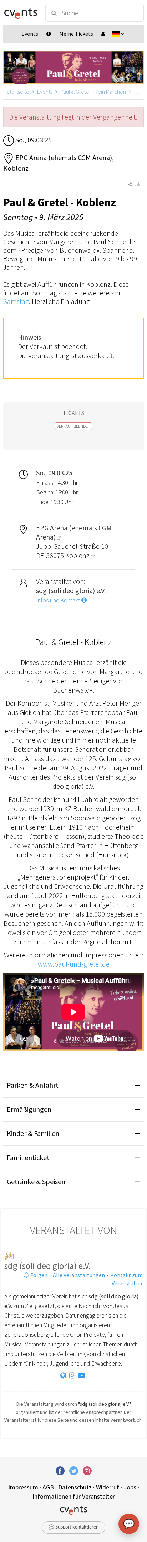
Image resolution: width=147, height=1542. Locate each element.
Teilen (138, 184)
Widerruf (107, 1487)
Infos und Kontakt (58, 600)
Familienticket (28, 1157)
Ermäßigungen (29, 1109)
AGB (48, 1487)
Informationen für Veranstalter (73, 1496)
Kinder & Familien (33, 1133)
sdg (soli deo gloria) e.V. (47, 1266)
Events (44, 91)
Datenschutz (75, 1487)
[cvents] (21, 13)
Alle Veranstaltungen (79, 1275)
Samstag (16, 301)
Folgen (38, 1275)
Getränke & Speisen (36, 1181)
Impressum (23, 1487)
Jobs (129, 1487)
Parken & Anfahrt (33, 1085)
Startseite (17, 91)
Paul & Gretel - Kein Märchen (93, 91)
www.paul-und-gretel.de (74, 963)
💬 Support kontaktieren (73, 1527)
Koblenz (78, 555)
